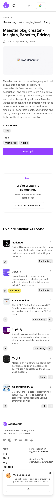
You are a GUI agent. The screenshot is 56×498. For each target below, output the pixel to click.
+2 (50, 348)
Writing (24, 142)
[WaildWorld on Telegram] (15, 440)
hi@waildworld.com (38, 451)
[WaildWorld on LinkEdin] (20, 440)
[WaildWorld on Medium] (25, 440)
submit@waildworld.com (41, 462)
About (6, 458)
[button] (41, 6)
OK (28, 488)
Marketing (39, 348)
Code (43, 377)
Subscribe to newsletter (28, 205)
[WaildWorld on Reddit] (31, 440)
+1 (50, 319)
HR (44, 406)
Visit (25, 151)
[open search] (14, 5)
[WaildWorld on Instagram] (9, 440)
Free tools (8, 467)
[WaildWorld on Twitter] (4, 440)
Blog (5, 462)
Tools (6, 453)
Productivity (10, 142)
